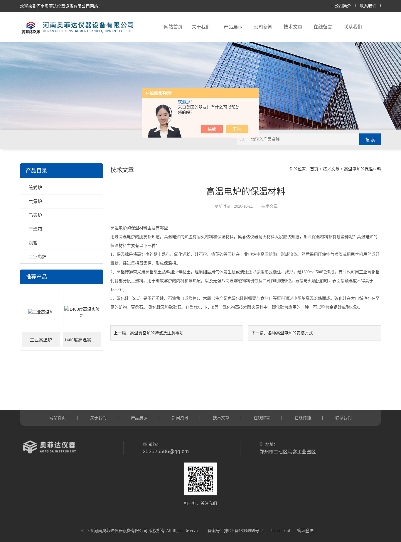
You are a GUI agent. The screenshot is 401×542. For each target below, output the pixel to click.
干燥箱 (35, 228)
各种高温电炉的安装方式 (290, 333)
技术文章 (293, 26)
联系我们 (368, 6)
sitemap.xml (280, 531)
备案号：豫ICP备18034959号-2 (235, 531)
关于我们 (201, 26)
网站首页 (173, 26)
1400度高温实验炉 (82, 340)
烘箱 (33, 242)
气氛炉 (35, 201)
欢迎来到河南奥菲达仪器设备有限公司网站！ (61, 6)
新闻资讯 (180, 417)
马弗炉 (35, 215)
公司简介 (343, 6)
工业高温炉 (41, 340)
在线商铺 (302, 417)
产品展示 (233, 26)
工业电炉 (37, 256)
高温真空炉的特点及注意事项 (156, 333)
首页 (314, 169)
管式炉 (35, 187)
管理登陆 (305, 531)
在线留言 (323, 26)
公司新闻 (263, 26)
